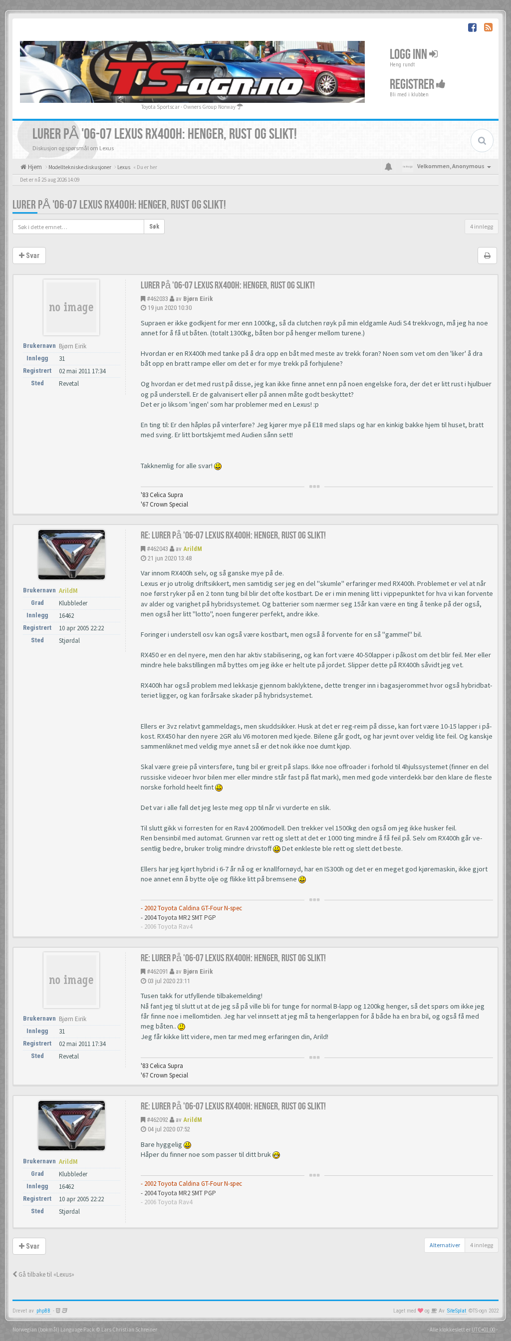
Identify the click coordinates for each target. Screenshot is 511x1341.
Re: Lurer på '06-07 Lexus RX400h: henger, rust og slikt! (233, 535)
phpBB (43, 1311)
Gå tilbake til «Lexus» (45, 1274)
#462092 (157, 1119)
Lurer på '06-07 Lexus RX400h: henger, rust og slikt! (119, 205)
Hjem (34, 167)
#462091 (157, 971)
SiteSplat (456, 1311)
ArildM (192, 548)
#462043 (157, 548)
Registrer (413, 84)
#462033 (157, 298)
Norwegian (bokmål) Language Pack (53, 1329)
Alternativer (445, 1245)
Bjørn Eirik (198, 298)
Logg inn (409, 54)
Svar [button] (31, 256)
